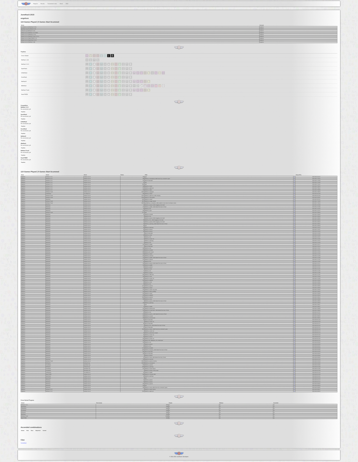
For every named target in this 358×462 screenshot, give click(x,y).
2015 (67, 3)
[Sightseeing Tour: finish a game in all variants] (109, 57)
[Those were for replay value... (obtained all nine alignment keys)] (141, 87)
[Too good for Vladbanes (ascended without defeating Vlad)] (138, 74)
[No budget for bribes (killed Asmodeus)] (149, 87)
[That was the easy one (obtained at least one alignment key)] (134, 87)
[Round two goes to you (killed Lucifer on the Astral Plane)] (145, 87)
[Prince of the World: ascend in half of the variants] (91, 57)
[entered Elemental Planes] (98, 65)
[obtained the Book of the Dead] (109, 65)
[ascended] (87, 61)
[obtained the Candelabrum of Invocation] (112, 65)
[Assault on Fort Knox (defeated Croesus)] (149, 74)
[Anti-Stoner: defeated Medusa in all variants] (94, 57)
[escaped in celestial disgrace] (91, 65)
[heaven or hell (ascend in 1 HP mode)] (163, 74)
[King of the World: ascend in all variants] (87, 57)
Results (43, 3)
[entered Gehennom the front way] (116, 82)
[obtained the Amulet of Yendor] (101, 65)
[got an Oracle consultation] (131, 82)
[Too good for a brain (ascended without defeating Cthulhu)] (156, 74)
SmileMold (23, 443)
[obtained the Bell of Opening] (123, 65)
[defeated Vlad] (112, 82)
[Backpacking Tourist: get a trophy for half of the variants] (105, 57)
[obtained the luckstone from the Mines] (127, 65)
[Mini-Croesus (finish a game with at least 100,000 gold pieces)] (160, 74)
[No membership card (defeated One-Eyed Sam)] (152, 74)
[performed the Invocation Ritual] (105, 65)
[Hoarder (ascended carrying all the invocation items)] (145, 74)
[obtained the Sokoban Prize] (130, 65)
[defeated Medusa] (120, 65)
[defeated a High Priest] (101, 82)
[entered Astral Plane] (94, 65)
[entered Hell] (94, 61)
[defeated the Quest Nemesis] (123, 82)
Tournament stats (52, 3)
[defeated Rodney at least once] (109, 82)
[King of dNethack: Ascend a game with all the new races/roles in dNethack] (156, 87)
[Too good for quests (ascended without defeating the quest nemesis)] (134, 74)
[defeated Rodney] (97, 61)
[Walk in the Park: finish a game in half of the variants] (112, 57)
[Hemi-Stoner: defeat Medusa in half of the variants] (98, 57)
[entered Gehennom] (116, 65)
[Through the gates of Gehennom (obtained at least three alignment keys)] (138, 87)
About (61, 3)
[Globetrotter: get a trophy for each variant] (101, 57)
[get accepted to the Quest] (127, 82)
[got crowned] (91, 61)
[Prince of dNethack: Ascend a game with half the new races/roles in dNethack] (160, 87)
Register (35, 3)
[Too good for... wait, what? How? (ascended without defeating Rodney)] (141, 74)
